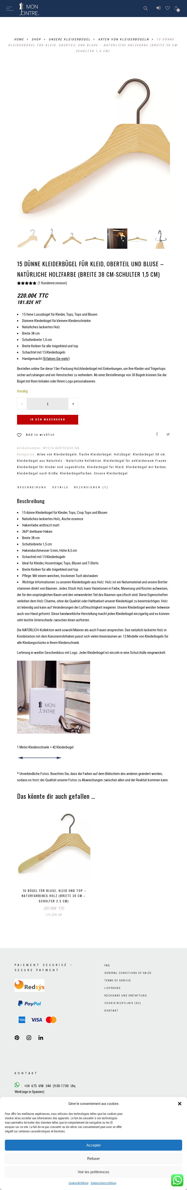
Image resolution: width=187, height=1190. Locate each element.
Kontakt (111, 1010)
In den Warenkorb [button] (36, 871)
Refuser (93, 1158)
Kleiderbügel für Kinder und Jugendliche (51, 467)
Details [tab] (60, 487)
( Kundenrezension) (52, 283)
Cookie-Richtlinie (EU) (122, 1003)
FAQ (107, 965)
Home (20, 39)
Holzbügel (122, 454)
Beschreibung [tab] (32, 487)
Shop (37, 39)
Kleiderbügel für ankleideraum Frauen (135, 460)
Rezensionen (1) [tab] (91, 487)
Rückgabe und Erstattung (125, 995)
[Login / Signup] (158, 8)
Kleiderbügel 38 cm (149, 454)
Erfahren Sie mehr (56, 358)
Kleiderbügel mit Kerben (146, 467)
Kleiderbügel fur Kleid (105, 467)
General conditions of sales (127, 973)
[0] (176, 8)
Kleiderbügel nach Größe (37, 473)
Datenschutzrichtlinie (103, 1183)
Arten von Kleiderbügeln (124, 39)
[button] (179, 1103)
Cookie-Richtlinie (78, 1183)
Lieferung (112, 988)
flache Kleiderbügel (95, 454)
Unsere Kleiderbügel (70, 39)
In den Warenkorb (47, 419)
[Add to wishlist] (73, 872)
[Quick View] (83, 872)
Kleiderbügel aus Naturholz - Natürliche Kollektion (59, 460)
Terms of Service (117, 980)
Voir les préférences (93, 1172)
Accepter (93, 1145)
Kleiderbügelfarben (76, 473)
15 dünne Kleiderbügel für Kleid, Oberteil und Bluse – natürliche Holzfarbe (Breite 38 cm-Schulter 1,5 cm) (93, 45)
